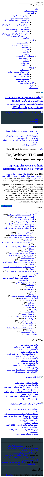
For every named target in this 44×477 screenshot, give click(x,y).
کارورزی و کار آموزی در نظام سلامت (19, 255)
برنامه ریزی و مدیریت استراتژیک (16, 20)
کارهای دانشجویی (27, 83)
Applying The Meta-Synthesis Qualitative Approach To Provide (23, 167)
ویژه (32, 85)
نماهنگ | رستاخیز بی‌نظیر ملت (26, 383)
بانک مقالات (24, 70)
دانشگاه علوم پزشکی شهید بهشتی (25, 365)
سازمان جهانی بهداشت (29, 352)
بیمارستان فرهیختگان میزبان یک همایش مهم (21, 416)
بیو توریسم (25, 22)
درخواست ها (24, 58)
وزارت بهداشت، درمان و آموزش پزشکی (22, 354)
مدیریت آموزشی (27, 258)
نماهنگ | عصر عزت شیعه (28, 385)
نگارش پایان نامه (22, 79)
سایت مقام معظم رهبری (28, 345)
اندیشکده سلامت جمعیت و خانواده (25, 296)
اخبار (32, 40)
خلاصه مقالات (23, 74)
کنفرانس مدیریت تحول (29, 427)
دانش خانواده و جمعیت (25, 233)
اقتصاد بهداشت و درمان (20, 18)
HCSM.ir (9, 475)
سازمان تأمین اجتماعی (29, 361)
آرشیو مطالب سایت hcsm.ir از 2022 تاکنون (22, 425)
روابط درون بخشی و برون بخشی (21, 237)
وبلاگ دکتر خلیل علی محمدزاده (26, 372)
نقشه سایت (33, 121)
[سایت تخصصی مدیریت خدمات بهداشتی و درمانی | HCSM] (22, 115)
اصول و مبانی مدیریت (20, 15)
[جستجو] (42, 2)
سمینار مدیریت (28, 251)
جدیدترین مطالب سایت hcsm (27, 434)
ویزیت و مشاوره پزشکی (19, 235)
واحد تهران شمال (31, 367)
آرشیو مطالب (33, 88)
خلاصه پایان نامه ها (21, 76)
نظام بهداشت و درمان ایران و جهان (15, 34)
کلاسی (26, 54)
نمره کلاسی (24, 65)
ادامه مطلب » (6, 206)
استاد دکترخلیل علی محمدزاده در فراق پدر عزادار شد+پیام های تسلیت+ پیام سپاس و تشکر (22, 448)
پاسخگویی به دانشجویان (24, 56)
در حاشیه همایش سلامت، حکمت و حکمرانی (21, 414)
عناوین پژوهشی (27, 325)
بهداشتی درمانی (23, 43)
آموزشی (30, 13)
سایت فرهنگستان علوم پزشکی (26, 347)
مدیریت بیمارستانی (21, 31)
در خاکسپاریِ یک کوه (30, 145)
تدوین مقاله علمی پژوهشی (18, 72)
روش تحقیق (29, 240)
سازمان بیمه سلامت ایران (28, 363)
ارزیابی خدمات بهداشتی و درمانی (21, 215)
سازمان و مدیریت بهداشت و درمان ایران (18, 242)
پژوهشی (30, 67)
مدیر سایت (25, 49)
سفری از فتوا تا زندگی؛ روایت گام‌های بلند (22, 136)
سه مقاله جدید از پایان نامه (28, 420)
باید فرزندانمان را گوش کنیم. (24, 453)
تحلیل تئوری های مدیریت (24, 226)
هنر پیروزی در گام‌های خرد (28, 138)
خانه (36, 9)
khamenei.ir (31, 377)
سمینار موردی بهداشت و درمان (17, 29)
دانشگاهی (25, 47)
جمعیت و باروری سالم (20, 45)
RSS (36, 123)
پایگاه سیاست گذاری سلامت (27, 358)
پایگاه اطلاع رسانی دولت (28, 349)
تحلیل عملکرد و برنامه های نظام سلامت (18, 228)
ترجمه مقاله (31, 176)
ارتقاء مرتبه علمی (31, 423)
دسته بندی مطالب (31, 11)
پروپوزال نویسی (23, 81)
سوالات (26, 61)
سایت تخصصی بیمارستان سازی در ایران (22, 370)
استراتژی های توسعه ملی (24, 217)
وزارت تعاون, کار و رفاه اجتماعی (25, 356)
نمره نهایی (25, 63)
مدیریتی (26, 52)
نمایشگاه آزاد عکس (30, 418)
